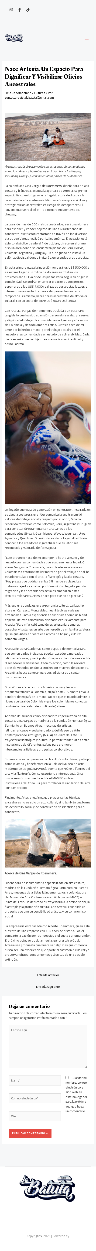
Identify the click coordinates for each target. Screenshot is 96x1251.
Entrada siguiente (48, 987)
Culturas (39, 93)
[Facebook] (19, 10)
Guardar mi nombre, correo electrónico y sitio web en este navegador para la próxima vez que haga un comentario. (76, 1094)
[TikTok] (28, 10)
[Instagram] (11, 10)
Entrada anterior (48, 975)
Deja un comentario (18, 93)
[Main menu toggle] (87, 38)
